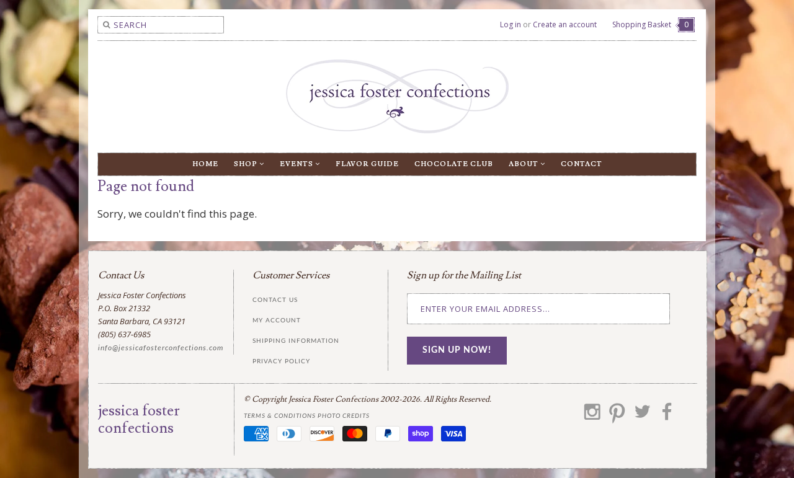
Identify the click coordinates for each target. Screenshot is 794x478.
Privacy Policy (281, 361)
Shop (246, 164)
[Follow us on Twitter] (642, 416)
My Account (276, 320)
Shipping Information (295, 341)
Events (297, 164)
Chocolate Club (453, 164)
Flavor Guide (367, 164)
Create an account (565, 24)
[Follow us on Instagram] (592, 416)
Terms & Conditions (280, 416)
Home (205, 164)
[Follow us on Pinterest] (617, 416)
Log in (510, 24)
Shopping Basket (650, 24)
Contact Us (275, 300)
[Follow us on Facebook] (666, 416)
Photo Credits (344, 416)
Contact (581, 164)
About (524, 164)
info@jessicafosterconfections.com (160, 348)
